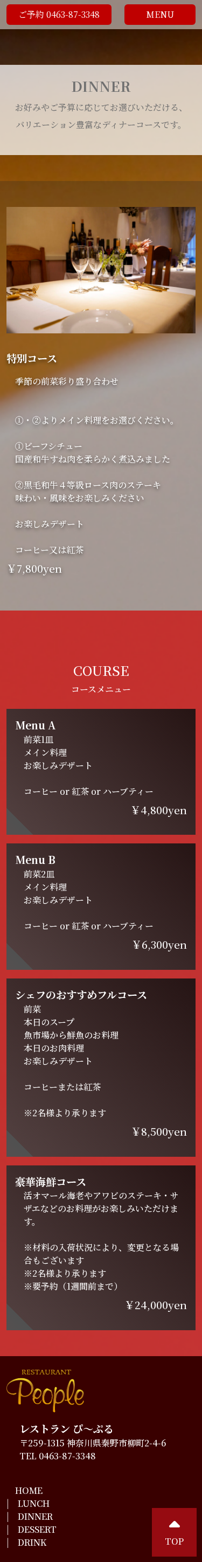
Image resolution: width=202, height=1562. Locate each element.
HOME (29, 1490)
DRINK (32, 1542)
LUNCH (34, 1503)
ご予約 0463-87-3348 (59, 14)
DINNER (35, 1516)
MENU (160, 14)
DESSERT (37, 1529)
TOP (174, 1541)
